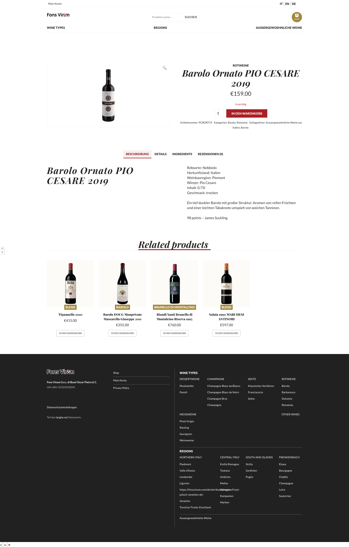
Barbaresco (288, 392)
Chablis (283, 477)
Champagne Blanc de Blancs (223, 386)
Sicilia (249, 464)
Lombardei (186, 477)
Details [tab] (161, 154)
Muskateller (187, 386)
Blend (70, 307)
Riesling (184, 427)
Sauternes (285, 496)
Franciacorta (255, 392)
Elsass (282, 464)
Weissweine (188, 414)
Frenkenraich (289, 457)
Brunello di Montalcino (174, 307)
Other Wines (291, 414)
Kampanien (226, 496)
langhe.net (62, 417)
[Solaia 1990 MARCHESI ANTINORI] (226, 283)
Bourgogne (285, 470)
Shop (116, 372)
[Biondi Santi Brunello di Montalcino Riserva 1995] (174, 283)
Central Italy (230, 457)
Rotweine (242, 122)
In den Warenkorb (246, 113)
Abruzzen (225, 489)
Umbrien (225, 477)
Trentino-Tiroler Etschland (195, 507)
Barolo (232, 122)
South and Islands (259, 457)
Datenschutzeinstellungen (62, 407)
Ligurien (184, 483)
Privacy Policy (121, 388)
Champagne (215, 379)
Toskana (225, 470)
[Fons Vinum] (58, 15)
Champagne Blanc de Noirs (223, 392)
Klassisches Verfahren (261, 386)
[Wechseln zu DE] (9, 544)
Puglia (249, 477)
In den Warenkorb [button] (70, 333)
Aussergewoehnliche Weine (279, 27)
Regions (160, 27)
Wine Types (56, 27)
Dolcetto (287, 398)
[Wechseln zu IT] (1, 544)
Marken (224, 502)
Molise (224, 483)
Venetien (185, 501)
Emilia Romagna (229, 464)
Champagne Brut (217, 398)
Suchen (191, 17)
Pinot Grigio (187, 421)
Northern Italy (191, 457)
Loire (282, 489)
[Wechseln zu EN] (5, 544)
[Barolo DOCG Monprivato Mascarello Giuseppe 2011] (122, 283)
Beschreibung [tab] (137, 154)
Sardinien (251, 470)
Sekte (252, 379)
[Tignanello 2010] (70, 283)
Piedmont (185, 464)
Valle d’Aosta (187, 470)
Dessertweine (190, 379)
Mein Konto (55, 3)
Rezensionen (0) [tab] (210, 154)
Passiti (183, 392)
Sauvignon (186, 434)
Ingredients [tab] (182, 154)
